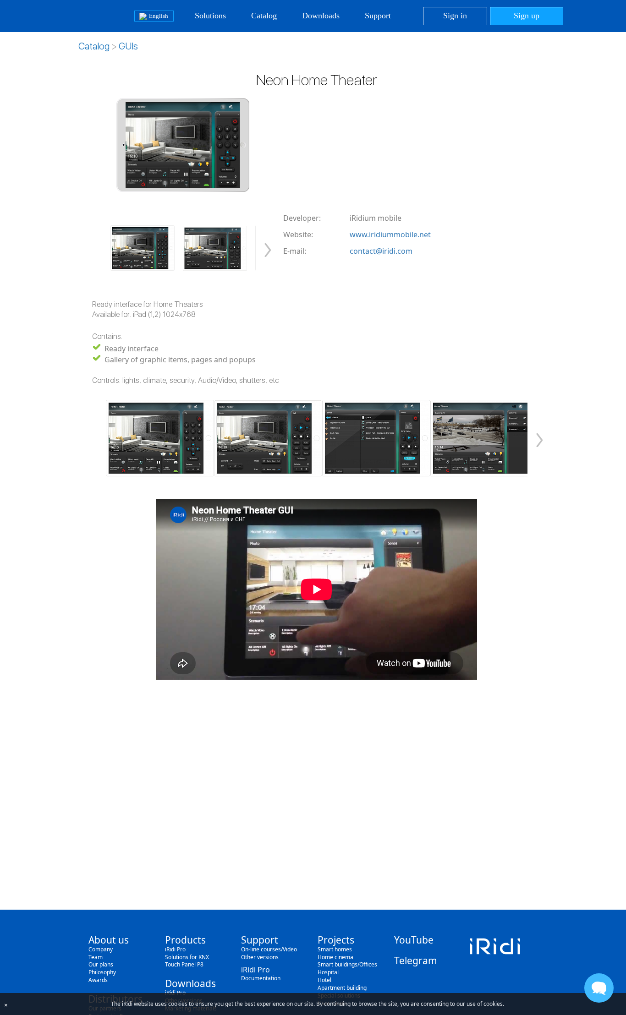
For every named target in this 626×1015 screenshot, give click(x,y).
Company (100, 949)
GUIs (128, 46)
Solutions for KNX (187, 957)
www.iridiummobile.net (390, 234)
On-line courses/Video (269, 949)
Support (378, 15)
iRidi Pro (175, 949)
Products (185, 939)
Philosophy (102, 972)
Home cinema (335, 957)
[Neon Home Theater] (142, 248)
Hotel (324, 980)
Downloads (321, 15)
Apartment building (342, 988)
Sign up (526, 15)
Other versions (260, 957)
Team (95, 957)
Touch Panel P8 (184, 964)
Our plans (100, 964)
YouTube (414, 939)
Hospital (328, 972)
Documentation (260, 978)
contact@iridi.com (381, 251)
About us (108, 939)
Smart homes (335, 949)
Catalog (264, 15)
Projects (336, 939)
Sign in (455, 15)
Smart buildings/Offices (347, 964)
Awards (98, 980)
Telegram (415, 960)
